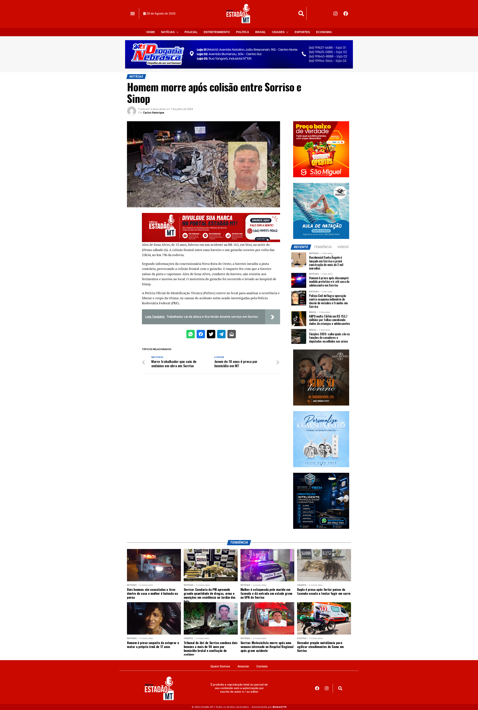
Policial (191, 32)
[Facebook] (345, 13)
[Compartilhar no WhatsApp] (190, 335)
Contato (262, 666)
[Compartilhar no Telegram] (221, 335)
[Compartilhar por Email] (231, 335)
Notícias (168, 32)
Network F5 (279, 707)
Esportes (302, 32)
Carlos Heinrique (153, 112)
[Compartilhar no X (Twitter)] (211, 335)
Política (242, 32)
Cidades (278, 32)
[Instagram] (335, 13)
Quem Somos (220, 666)
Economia (324, 32)
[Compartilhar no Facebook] (201, 335)
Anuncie (243, 666)
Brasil (260, 32)
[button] (132, 13)
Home (150, 32)
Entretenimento (217, 32)
